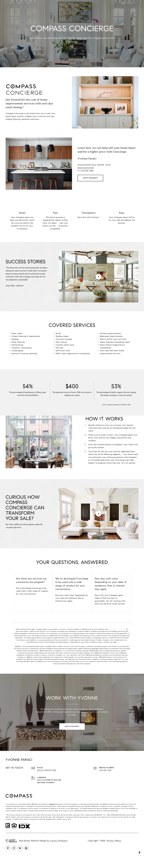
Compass (52, 804)
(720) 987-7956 (86, 171)
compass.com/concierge (117, 629)
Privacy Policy (114, 841)
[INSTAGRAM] (14, 848)
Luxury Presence (59, 841)
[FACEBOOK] (8, 848)
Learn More (66, 819)
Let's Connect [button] (90, 178)
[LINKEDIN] (20, 848)
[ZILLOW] (26, 848)
